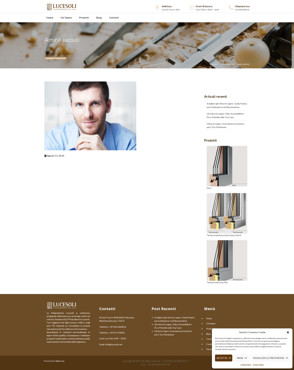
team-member (227, 64)
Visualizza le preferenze (268, 358)
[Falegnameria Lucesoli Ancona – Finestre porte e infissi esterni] (61, 6)
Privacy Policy (258, 364)
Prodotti (84, 17)
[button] (287, 332)
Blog (99, 17)
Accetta (222, 358)
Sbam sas (60, 361)
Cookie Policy (245, 364)
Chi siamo (66, 17)
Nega (240, 358)
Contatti (113, 17)
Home (49, 17)
